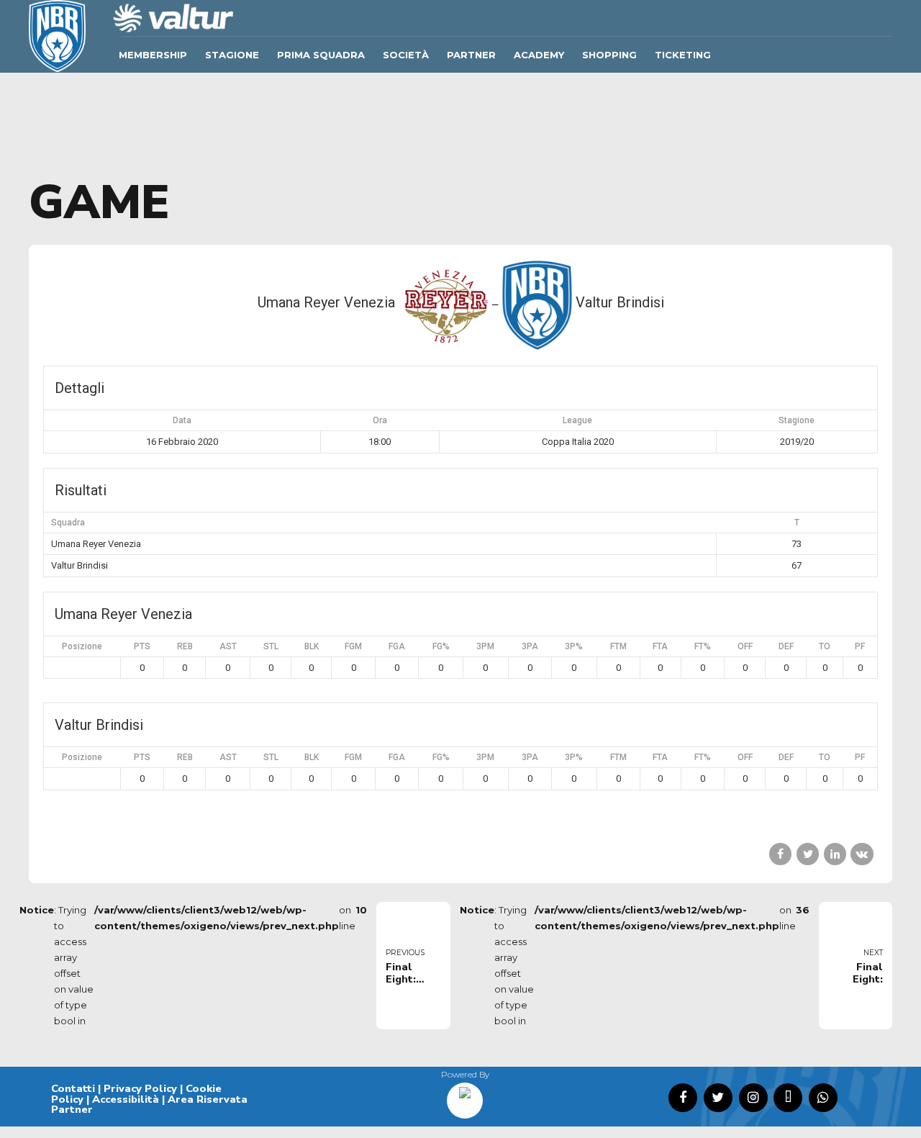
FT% (702, 646)
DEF (786, 646)
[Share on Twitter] (808, 854)
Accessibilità (125, 1099)
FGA (397, 646)
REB (185, 646)
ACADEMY (539, 54)
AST (228, 646)
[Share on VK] (861, 854)
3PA (530, 646)
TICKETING (683, 54)
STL (270, 646)
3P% (574, 646)
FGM (353, 646)
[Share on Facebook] (780, 854)
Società (406, 54)
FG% (441, 646)
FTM (618, 646)
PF (860, 646)
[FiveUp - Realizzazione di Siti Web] (465, 1095)
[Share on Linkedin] (835, 854)
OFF (745, 646)
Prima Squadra (321, 54)
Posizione (82, 646)
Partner (471, 54)
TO (824, 646)
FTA (660, 646)
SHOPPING (609, 54)
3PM (485, 646)
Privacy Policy (140, 1088)
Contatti (73, 1088)
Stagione (232, 54)
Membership (153, 54)
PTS (142, 646)
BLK (311, 646)
